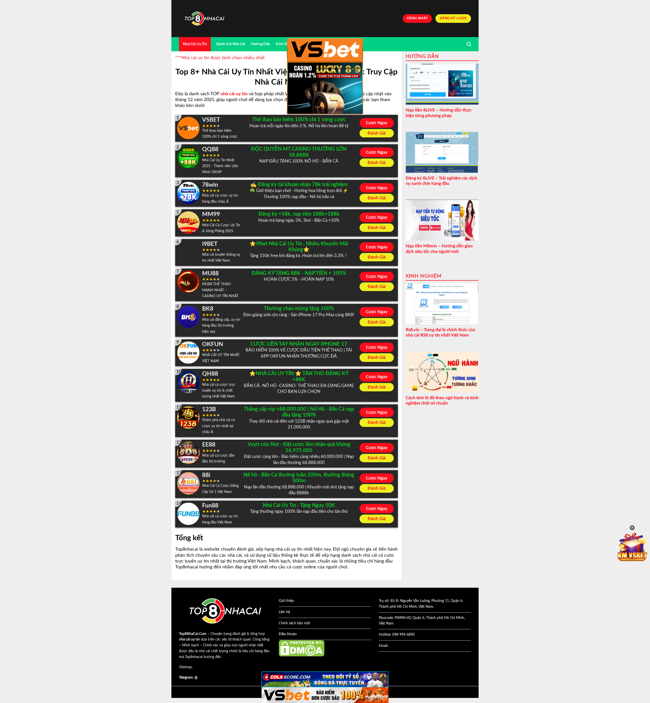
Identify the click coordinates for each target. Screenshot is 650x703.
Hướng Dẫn (260, 44)
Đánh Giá (377, 133)
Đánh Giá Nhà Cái (231, 44)
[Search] (469, 44)
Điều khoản (288, 634)
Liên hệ (284, 612)
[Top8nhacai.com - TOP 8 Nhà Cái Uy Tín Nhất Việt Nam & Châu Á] (204, 19)
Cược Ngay (376, 123)
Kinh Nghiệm (286, 44)
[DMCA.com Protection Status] (301, 648)
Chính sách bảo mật (294, 623)
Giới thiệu (286, 601)
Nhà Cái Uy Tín (195, 44)
